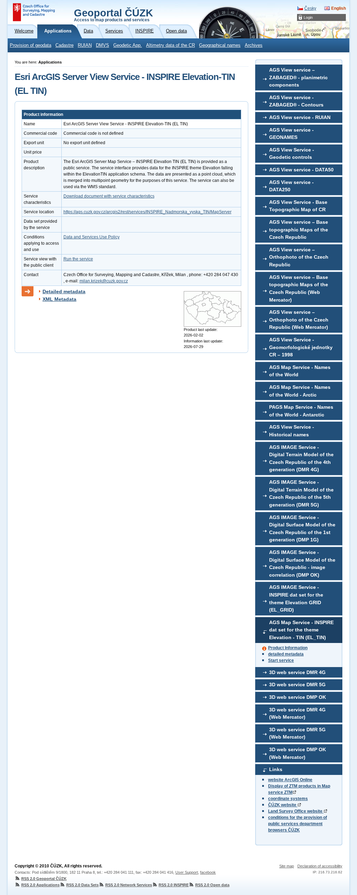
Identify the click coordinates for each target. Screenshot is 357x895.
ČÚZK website (282, 804)
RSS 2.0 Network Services (128, 885)
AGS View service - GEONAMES (291, 133)
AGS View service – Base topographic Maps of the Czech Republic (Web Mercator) (298, 288)
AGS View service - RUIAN (300, 117)
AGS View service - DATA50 (301, 169)
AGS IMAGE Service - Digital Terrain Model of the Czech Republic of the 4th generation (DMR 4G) (301, 458)
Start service (281, 660)
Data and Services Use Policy (91, 237)
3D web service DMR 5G (297, 684)
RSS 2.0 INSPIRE (174, 885)
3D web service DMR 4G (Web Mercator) (297, 713)
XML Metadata (59, 299)
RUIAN (85, 45)
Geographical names (220, 45)
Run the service (78, 259)
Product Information (287, 647)
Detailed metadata (64, 291)
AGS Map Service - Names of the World (300, 371)
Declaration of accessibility (319, 866)
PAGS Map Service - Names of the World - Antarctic (301, 410)
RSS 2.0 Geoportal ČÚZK (44, 878)
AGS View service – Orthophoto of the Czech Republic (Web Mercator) (298, 319)
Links (275, 769)
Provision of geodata (30, 45)
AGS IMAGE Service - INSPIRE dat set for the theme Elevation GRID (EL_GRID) (296, 598)
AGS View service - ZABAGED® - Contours (296, 101)
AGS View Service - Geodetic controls (291, 153)
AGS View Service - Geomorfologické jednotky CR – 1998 (301, 347)
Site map (286, 866)
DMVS (102, 45)
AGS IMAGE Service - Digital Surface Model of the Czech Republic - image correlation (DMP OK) (302, 563)
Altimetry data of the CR (170, 45)
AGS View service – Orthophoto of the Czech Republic (298, 257)
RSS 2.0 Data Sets (82, 885)
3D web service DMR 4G (297, 672)
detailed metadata (286, 654)
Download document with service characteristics (108, 196)
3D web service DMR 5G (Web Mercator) (297, 733)
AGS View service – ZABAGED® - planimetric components (298, 77)
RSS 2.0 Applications (40, 885)
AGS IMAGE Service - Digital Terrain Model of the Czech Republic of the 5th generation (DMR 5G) (301, 493)
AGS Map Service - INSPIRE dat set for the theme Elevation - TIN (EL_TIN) (301, 630)
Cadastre (64, 45)
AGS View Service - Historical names (291, 430)
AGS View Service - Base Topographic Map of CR (298, 206)
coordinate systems (288, 798)
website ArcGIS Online (290, 779)
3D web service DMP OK (297, 697)
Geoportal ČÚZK (113, 14)
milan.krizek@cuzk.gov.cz (103, 281)
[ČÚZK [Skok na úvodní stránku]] (34, 12)
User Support (186, 872)
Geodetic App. (127, 45)
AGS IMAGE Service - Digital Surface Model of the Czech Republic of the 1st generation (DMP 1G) (302, 529)
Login (308, 17)
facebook (208, 872)
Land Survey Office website (296, 811)
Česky (310, 8)
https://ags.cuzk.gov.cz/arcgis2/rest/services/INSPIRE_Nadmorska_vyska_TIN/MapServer (147, 211)
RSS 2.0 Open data (212, 885)
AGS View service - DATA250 (291, 186)
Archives (254, 45)
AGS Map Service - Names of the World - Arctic (300, 391)
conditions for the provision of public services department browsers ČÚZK (297, 824)
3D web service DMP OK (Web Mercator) (297, 753)
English (338, 8)
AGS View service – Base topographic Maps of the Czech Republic (298, 229)
